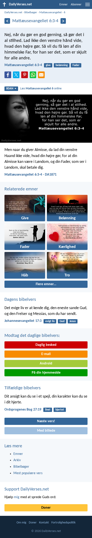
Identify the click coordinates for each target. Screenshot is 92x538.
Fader (76, 65)
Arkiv (17, 460)
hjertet (59, 409)
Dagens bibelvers (20, 299)
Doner (46, 508)
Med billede (46, 431)
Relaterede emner (21, 189)
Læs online (41, 88)
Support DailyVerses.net (26, 489)
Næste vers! (46, 421)
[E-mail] (42, 76)
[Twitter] (17, 76)
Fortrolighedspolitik (63, 522)
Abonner (76, 4)
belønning (62, 65)
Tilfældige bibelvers (22, 388)
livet (47, 409)
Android (46, 363)
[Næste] (63, 21)
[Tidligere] (7, 21)
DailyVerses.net (13, 12)
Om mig (21, 522)
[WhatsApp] (34, 75)
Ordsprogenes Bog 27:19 (22, 409)
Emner (63, 4)
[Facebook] (8, 76)
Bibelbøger (30, 12)
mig (16, 497)
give (48, 65)
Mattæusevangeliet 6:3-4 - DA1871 (30, 174)
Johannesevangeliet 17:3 (23, 321)
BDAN (9, 88)
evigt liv (50, 321)
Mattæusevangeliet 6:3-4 (23, 65)
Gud (62, 321)
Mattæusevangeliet (50, 12)
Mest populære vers (27, 473)
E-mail (46, 354)
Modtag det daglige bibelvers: (32, 336)
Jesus (72, 321)
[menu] (87, 6)
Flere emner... (46, 284)
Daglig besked (46, 345)
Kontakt (44, 522)
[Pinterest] (25, 76)
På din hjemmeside (46, 372)
